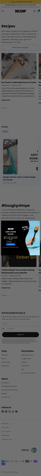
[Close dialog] (38, 222)
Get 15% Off (10, 244)
